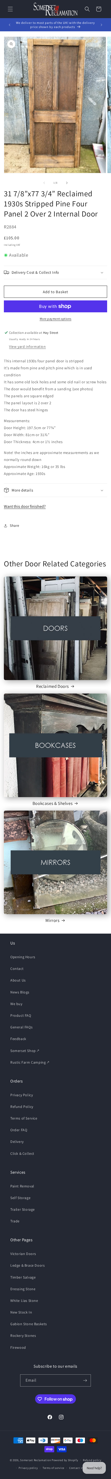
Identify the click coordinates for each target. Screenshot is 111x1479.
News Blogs (19, 992)
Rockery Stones (23, 1335)
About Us (18, 980)
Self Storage (20, 1197)
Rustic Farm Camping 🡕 (29, 1062)
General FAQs (21, 1027)
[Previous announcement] (9, 25)
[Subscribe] (85, 1380)
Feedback (18, 1038)
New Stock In (21, 1312)
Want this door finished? (25, 506)
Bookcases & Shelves (53, 803)
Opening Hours (22, 957)
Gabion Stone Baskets (28, 1324)
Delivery (17, 1141)
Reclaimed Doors (52, 686)
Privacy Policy (21, 1095)
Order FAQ (18, 1130)
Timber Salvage (23, 1277)
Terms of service (53, 1468)
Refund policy (92, 1460)
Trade (15, 1221)
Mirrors (52, 920)
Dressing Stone (22, 1289)
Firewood (18, 1347)
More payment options (56, 319)
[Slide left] (44, 183)
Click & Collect (22, 1153)
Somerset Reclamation (35, 1460)
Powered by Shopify (65, 1460)
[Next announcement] (101, 25)
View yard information (27, 346)
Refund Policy (21, 1106)
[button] (10, 9)
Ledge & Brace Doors (27, 1265)
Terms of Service (23, 1118)
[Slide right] (67, 183)
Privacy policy (28, 1468)
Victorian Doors (23, 1253)
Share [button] (14, 525)
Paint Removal (22, 1186)
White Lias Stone (24, 1300)
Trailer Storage (22, 1209)
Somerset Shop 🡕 (24, 1050)
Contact (16, 968)
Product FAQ (20, 1015)
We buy (16, 1003)
